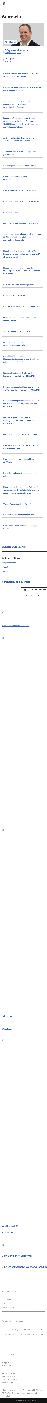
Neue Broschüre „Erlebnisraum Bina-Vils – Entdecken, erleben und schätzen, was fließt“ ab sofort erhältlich (21, 254)
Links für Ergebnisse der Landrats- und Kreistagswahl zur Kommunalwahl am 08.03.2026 (19, 420)
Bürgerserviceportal (17, 50)
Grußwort (10, 42)
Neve (12, 1400)
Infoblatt (5, 567)
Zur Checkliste (8, 1233)
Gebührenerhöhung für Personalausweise (20, 434)
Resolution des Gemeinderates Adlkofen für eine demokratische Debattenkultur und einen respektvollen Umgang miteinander (21, 490)
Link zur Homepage (10, 1016)
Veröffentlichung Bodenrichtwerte (16, 331)
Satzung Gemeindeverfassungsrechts (18, 285)
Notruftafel (6, 571)
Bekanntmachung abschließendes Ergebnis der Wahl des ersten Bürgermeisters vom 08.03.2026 (21, 404)
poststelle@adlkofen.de (11, 1379)
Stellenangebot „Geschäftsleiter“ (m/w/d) (19, 166)
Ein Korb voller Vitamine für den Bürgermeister (22, 306)
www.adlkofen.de (9, 1382)
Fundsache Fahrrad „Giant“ (14, 295)
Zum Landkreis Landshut (17, 1255)
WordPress (33, 1400)
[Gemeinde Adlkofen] (9, 3)
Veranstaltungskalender (16, 581)
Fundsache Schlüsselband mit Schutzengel (21, 201)
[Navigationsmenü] (42, 3)
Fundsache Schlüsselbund (14, 212)
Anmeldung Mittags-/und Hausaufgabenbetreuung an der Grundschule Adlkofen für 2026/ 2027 (21, 359)
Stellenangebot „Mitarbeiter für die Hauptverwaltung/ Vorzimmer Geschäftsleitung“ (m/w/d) (17, 104)
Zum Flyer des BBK (10, 1226)
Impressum (6, 1299)
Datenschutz (7, 1303)
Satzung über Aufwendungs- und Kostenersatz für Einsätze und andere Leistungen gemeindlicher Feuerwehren (22, 237)
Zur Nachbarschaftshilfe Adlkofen (15, 626)
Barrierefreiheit (8, 1308)
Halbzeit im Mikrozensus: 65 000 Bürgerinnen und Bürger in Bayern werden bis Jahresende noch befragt (21, 271)
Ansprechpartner (9, 563)
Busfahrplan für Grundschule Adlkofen (18, 515)
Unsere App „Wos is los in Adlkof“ (17, 504)
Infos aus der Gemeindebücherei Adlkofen (20, 190)
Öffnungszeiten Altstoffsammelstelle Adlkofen (21, 223)
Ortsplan (10, 58)
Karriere (7, 1029)
